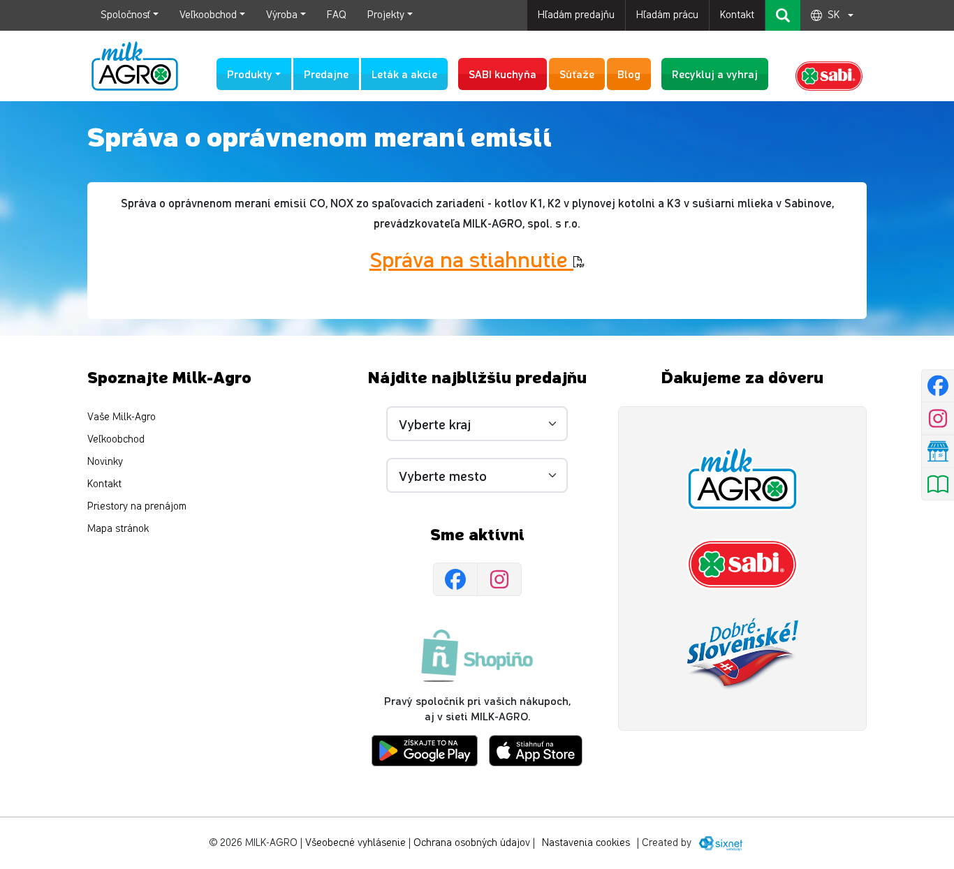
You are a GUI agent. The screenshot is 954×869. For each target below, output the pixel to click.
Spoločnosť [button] (125, 15)
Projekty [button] (385, 15)
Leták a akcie (404, 73)
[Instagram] (499, 579)
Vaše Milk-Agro (121, 417)
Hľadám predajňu (576, 15)
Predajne (326, 73)
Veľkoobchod (116, 439)
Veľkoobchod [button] (208, 15)
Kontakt (737, 15)
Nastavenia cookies (586, 843)
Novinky (105, 461)
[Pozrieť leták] (937, 483)
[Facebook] (455, 579)
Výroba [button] (282, 15)
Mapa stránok (118, 528)
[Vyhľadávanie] (782, 15)
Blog (628, 73)
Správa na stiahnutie (471, 258)
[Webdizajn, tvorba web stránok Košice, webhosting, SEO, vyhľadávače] (719, 843)
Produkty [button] (249, 73)
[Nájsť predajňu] (937, 451)
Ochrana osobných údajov (471, 843)
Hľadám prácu (667, 15)
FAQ (336, 15)
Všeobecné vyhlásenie (355, 843)
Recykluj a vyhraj (715, 73)
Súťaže (576, 73)
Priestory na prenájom (136, 506)
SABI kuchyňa (502, 73)
